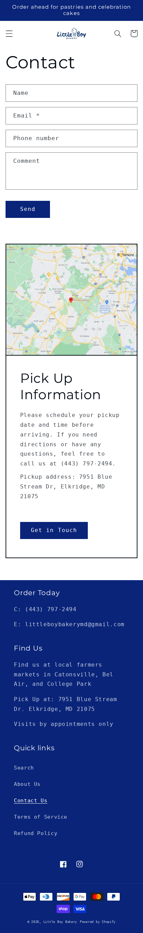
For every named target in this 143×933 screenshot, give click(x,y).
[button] (9, 33)
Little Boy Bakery (60, 922)
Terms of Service (40, 817)
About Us (27, 784)
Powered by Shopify (98, 922)
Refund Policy (35, 833)
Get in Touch (54, 530)
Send (27, 209)
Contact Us (30, 800)
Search (24, 768)
